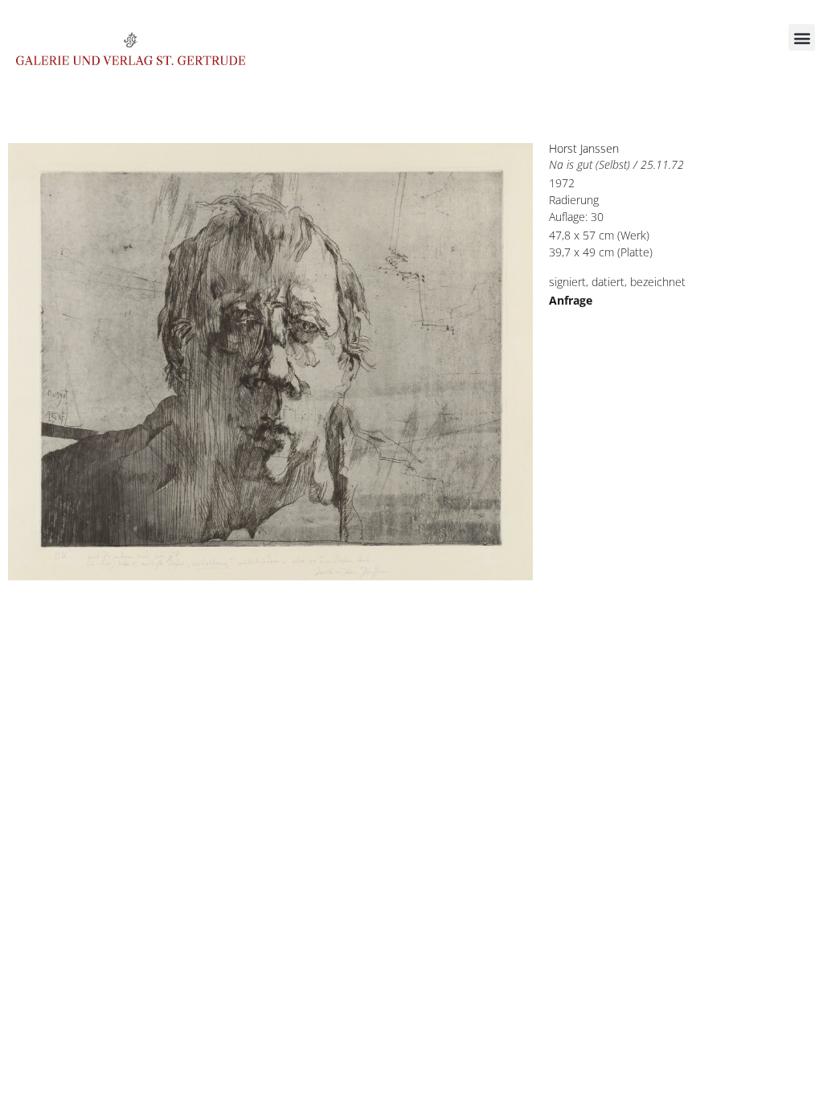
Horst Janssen (584, 148)
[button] (801, 37)
